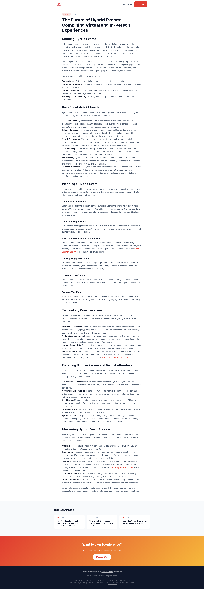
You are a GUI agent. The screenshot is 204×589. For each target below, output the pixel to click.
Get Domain (140, 4)
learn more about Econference (115, 357)
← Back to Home (127, 4)
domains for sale (107, 572)
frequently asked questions (122, 467)
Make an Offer (102, 557)
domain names (112, 584)
